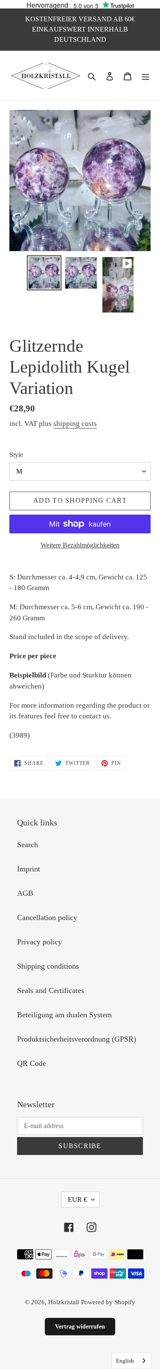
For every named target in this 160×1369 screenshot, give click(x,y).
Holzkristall (63, 1302)
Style (16, 454)
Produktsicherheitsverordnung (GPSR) (76, 1039)
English (125, 1360)
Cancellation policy (47, 917)
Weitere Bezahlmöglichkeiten (80, 545)
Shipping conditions (48, 966)
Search (27, 844)
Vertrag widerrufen (80, 1326)
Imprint (28, 869)
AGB (25, 893)
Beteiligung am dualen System (64, 1014)
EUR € (77, 1199)
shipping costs (75, 424)
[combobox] (131, 1360)
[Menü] (145, 76)
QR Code (31, 1063)
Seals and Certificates (50, 990)
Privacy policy (39, 942)
